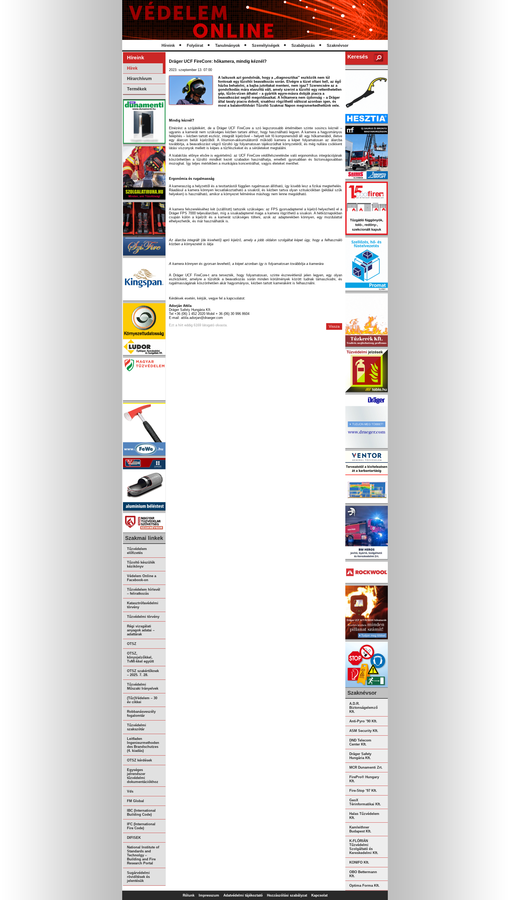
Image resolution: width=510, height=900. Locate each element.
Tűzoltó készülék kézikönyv (141, 564)
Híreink (168, 45)
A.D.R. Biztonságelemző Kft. (363, 708)
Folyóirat (195, 45)
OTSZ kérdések (139, 760)
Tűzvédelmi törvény (143, 617)
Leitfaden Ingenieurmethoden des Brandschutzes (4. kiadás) (143, 745)
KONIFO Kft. (359, 862)
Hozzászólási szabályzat (287, 895)
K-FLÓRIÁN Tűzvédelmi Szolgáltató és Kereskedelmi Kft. (363, 847)
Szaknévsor (337, 45)
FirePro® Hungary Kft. (364, 779)
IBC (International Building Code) (141, 812)
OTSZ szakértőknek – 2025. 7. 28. (143, 673)
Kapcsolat (319, 895)
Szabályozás (303, 45)
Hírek (132, 68)
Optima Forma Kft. (364, 886)
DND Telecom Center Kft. (360, 742)
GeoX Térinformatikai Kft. (365, 802)
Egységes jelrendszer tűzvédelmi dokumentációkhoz (142, 776)
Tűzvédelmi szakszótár (136, 727)
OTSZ (131, 644)
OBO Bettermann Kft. (363, 874)
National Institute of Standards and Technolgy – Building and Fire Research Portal (143, 855)
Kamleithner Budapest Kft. (360, 829)
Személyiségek (265, 45)
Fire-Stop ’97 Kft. (363, 791)
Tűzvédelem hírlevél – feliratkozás (143, 591)
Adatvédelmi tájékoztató (243, 895)
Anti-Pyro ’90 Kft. (363, 721)
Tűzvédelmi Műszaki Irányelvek (142, 686)
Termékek (137, 89)
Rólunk (188, 895)
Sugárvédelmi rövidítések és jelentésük (138, 877)
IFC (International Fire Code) (141, 826)
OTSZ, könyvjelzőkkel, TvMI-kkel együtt (140, 657)
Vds (130, 791)
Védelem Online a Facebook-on (141, 578)
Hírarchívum (139, 78)
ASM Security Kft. (363, 731)
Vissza (334, 326)
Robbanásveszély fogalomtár (141, 714)
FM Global (135, 801)
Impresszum (209, 895)
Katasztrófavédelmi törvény (142, 605)
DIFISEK (134, 838)
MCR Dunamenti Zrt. (365, 767)
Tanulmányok (227, 45)
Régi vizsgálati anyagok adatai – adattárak (141, 630)
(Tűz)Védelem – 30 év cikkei (142, 700)
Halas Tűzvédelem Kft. (364, 816)
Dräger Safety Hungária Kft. (360, 756)
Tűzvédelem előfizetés (137, 551)
